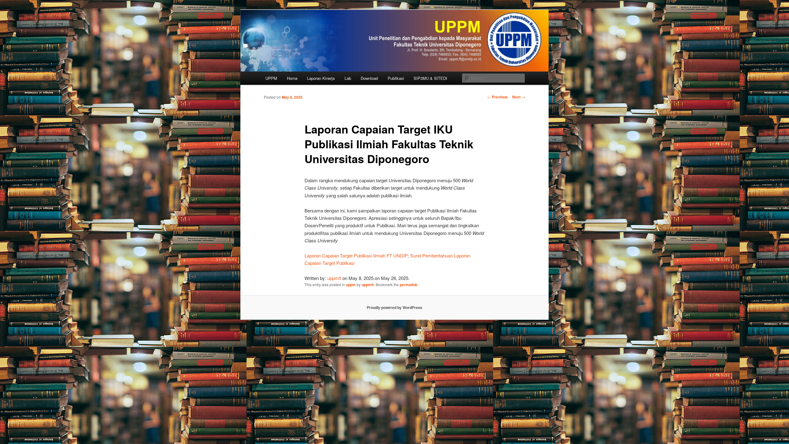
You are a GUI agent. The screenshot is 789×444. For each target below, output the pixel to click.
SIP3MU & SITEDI (430, 78)
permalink (408, 284)
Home (292, 78)
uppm (351, 284)
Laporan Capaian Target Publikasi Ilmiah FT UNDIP (356, 255)
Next (518, 97)
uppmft (334, 278)
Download (369, 78)
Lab (348, 78)
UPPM (271, 78)
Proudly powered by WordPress (394, 307)
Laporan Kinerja (321, 78)
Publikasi (396, 78)
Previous (497, 97)
